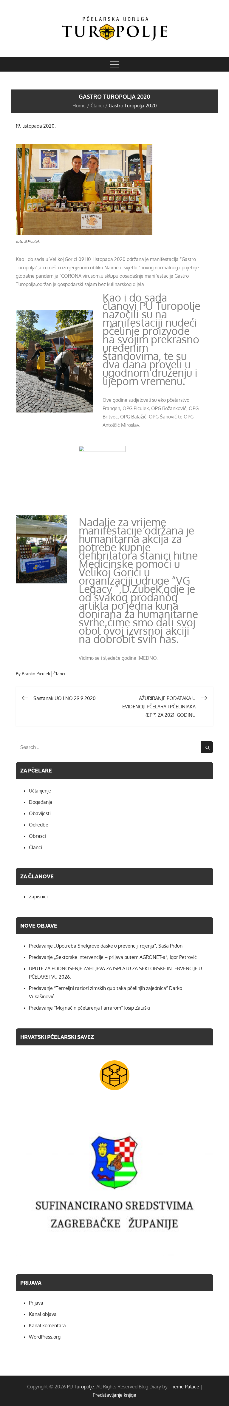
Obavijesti (40, 813)
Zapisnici (38, 897)
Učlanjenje (40, 791)
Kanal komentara (47, 1325)
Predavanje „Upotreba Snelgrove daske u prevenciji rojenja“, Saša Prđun (105, 946)
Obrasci (37, 836)
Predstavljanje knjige (114, 1395)
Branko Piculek (36, 673)
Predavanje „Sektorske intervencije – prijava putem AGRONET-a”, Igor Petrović (113, 957)
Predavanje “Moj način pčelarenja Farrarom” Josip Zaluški (89, 1008)
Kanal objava (43, 1314)
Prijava (36, 1303)
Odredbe (38, 825)
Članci (59, 673)
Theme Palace (184, 1387)
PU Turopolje (80, 1387)
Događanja (40, 802)
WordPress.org (45, 1337)
